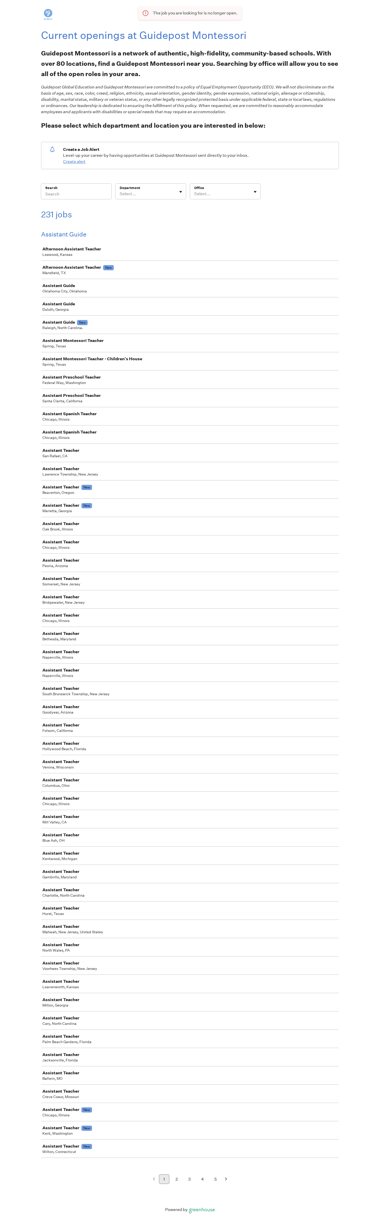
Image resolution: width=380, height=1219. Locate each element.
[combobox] (194, 194)
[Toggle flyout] (181, 192)
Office (199, 188)
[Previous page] (154, 1179)
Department (130, 188)
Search (51, 188)
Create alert (74, 161)
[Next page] (226, 1179)
